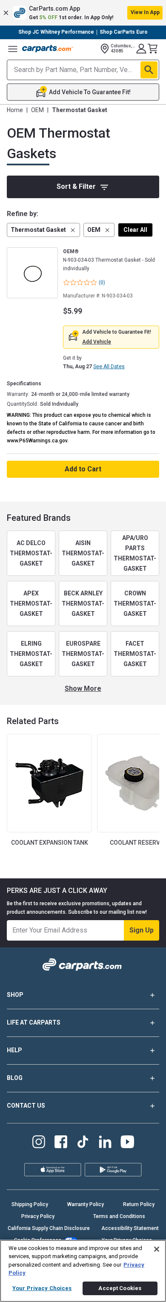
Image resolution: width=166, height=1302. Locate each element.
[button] (83, 13)
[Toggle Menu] (13, 49)
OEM (37, 110)
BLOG (15, 1077)
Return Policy (139, 1204)
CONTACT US (26, 1105)
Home (15, 110)
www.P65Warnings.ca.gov (37, 441)
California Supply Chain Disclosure (49, 1228)
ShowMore (83, 688)
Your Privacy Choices (42, 1288)
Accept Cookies (119, 1288)
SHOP (15, 994)
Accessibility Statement (130, 1228)
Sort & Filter (76, 186)
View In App (145, 12)
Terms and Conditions (119, 1216)
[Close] (156, 1249)
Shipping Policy (29, 1204)
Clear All (135, 229)
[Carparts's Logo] (47, 48)
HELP (14, 1050)
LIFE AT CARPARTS (33, 1022)
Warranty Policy (85, 1204)
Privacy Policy (37, 1216)
